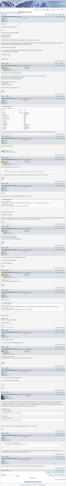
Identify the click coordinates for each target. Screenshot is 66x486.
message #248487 (19, 159)
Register (54, 10)
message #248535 (19, 435)
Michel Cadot (5, 67)
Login (59, 10)
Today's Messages (7, 13)
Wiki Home (35, 484)
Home (63, 10)
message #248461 (17, 98)
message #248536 (19, 458)
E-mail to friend (4, 14)
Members (49, 10)
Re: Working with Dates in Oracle (9, 65)
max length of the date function (59, 475)
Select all (5, 106)
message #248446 (19, 65)
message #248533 (19, 370)
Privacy (43, 484)
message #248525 (19, 272)
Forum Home (23, 484)
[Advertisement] (40, 4)
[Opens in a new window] (64, 18)
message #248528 (19, 292)
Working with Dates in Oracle (9, 16)
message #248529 (19, 332)
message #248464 (19, 138)
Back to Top (33, 478)
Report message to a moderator (60, 245)
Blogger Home (29, 484)
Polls (13, 13)
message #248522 (28, 272)
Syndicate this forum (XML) (59, 479)
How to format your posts (15, 75)
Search (40, 10)
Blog (37, 10)
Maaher (6, 396)
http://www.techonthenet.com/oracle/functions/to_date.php (12, 342)
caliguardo (3, 333)
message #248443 (19, 16)
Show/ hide (9, 106)
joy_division (3, 437)
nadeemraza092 (4, 18)
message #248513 (19, 228)
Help (45, 10)
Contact (39, 484)
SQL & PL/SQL (7, 12)
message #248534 (19, 394)
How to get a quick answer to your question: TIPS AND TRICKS (33, 75)
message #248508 (19, 185)
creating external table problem (59, 474)
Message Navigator (18, 13)
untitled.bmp (11, 150)
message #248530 (28, 370)
